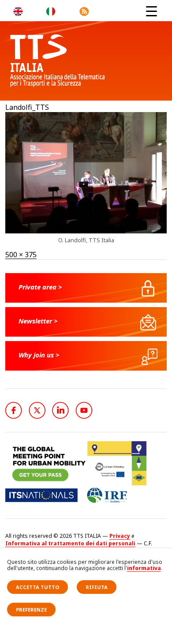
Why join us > (39, 354)
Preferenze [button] (31, 609)
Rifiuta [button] (97, 587)
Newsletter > (38, 320)
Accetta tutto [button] (37, 587)
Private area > (40, 286)
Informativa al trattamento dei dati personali (70, 543)
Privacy (119, 536)
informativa (144, 568)
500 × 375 (21, 254)
